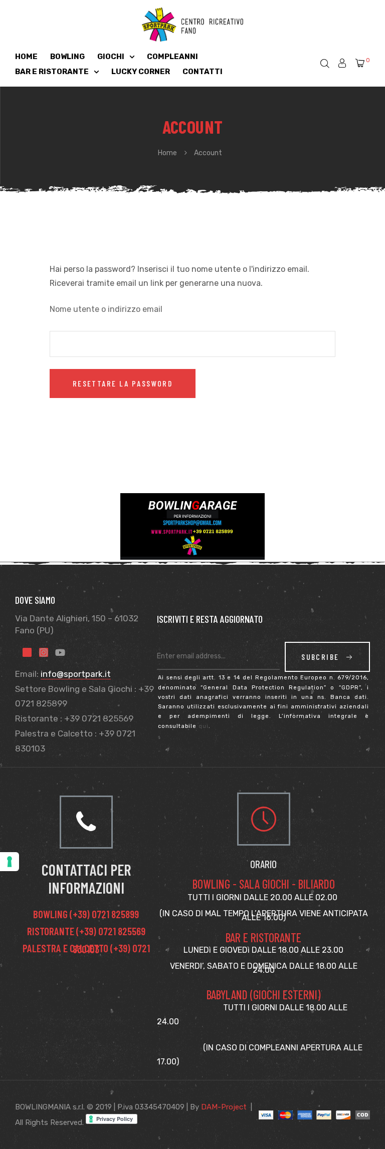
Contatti (202, 71)
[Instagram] (43, 652)
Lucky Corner (140, 71)
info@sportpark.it (76, 674)
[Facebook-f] (27, 652)
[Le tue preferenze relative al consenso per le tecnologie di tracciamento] (9, 861)
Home (26, 56)
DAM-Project (224, 1106)
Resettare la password (122, 383)
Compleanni (172, 56)
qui (204, 726)
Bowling (67, 56)
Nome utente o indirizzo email (106, 309)
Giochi (110, 56)
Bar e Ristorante (52, 71)
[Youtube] (60, 652)
